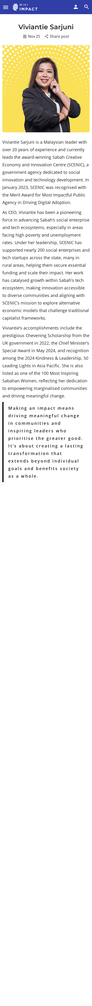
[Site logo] (25, 7)
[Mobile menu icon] (5, 7)
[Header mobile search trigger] (87, 7)
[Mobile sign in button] (76, 7)
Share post (59, 36)
